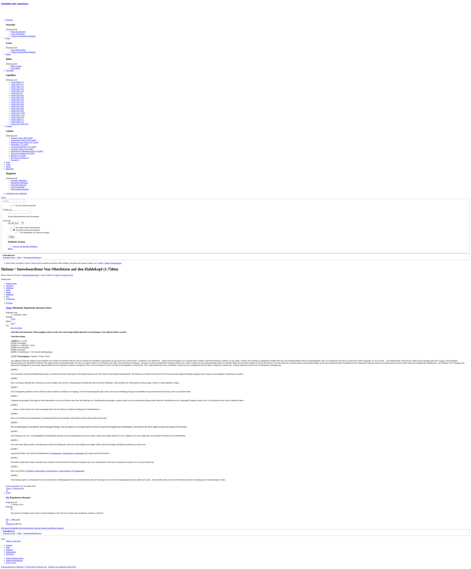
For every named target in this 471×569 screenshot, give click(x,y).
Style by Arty (11, 563)
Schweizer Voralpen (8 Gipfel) (22, 153)
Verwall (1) (15, 160)
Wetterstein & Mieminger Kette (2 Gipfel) (27, 151)
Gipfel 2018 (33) (17, 100)
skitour (8, 292)
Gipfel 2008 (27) (17, 122)
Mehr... (10, 249)
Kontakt (9, 545)
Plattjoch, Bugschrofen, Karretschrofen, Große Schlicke (49, 471)
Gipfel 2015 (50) (17, 106)
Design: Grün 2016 (13, 541)
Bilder (8, 54)
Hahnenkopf (79, 471)
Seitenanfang (11, 552)
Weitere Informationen (113, 263)
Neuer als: (7, 221)
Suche (8, 167)
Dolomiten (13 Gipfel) (19, 145)
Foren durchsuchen (18, 32)
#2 (7, 522)
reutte (8, 290)
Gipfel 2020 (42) (17, 95)
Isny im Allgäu (16, 328)
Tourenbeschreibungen (30, 275)
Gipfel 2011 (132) (18, 115)
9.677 (13, 323)
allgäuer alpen (11, 283)
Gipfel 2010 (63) (17, 117)
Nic (7, 497)
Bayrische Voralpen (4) (20, 158)
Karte (8, 162)
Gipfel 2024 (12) (17, 86)
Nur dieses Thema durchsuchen (27, 228)
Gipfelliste (10, 70)
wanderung (10, 299)
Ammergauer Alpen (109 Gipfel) (23, 140)
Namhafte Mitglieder (19, 180)
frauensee (9, 286)
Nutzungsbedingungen (14, 558)
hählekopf (10, 288)
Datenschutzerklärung (14, 560)
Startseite (9, 20)
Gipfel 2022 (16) (17, 91)
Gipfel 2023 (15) (17, 89)
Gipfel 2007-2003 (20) (19, 124)
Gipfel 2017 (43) (17, 102)
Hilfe (8, 547)
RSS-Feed (10, 554)
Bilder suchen (16, 66)
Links (8, 164)
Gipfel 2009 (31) (17, 120)
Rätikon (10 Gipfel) (18, 156)
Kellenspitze (79, 453)
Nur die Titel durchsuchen (25, 206)
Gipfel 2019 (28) (17, 98)
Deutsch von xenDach (62, 567)
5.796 (13, 319)
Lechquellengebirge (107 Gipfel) (23, 147)
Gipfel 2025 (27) (17, 84)
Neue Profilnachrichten (20, 189)
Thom (57, 275)
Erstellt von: (7, 210)
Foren (8, 38)
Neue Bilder (15, 68)
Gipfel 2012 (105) (18, 113)
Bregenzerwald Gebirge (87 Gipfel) (24, 142)
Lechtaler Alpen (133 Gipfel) (22, 149)
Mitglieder (10, 169)
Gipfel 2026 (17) (17, 82)
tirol (7, 297)
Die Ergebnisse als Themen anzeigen (34, 232)
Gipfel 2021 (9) (17, 93)
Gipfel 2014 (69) (17, 109)
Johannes (9, 524)
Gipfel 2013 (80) (17, 111)
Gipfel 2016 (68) (17, 104)
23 (12, 509)
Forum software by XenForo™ (24, 567)
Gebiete (9, 126)
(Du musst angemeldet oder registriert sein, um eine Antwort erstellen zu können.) (32, 528)
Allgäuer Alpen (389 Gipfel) (22, 138)
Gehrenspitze (56, 453)
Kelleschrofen (68, 453)
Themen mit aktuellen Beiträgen (23, 36)
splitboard (9, 294)
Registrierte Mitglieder (19, 183)
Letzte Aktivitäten (18, 34)
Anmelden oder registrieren (14, 3)
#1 (7, 491)
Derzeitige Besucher (18, 185)
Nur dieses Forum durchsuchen (27, 230)
